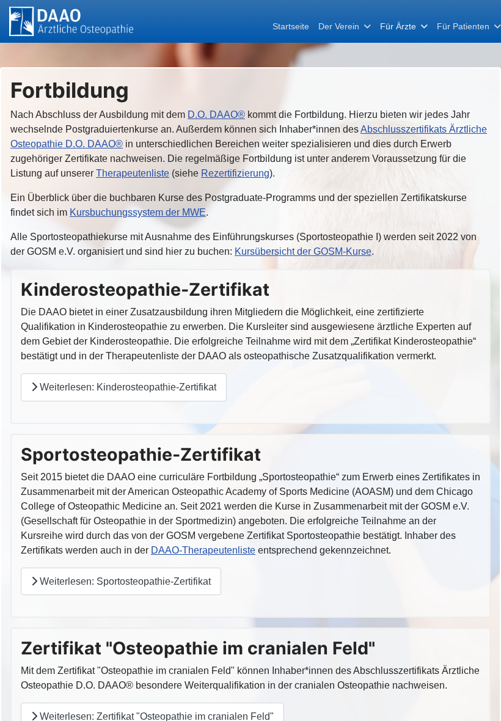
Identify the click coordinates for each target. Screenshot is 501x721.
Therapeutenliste (132, 173)
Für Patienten (463, 26)
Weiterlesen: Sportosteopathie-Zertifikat (124, 581)
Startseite (290, 26)
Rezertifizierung (235, 173)
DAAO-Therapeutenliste (203, 550)
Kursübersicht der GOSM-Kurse (303, 251)
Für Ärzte (398, 26)
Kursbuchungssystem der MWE (138, 212)
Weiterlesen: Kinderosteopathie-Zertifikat (126, 387)
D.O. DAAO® (216, 114)
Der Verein (338, 26)
